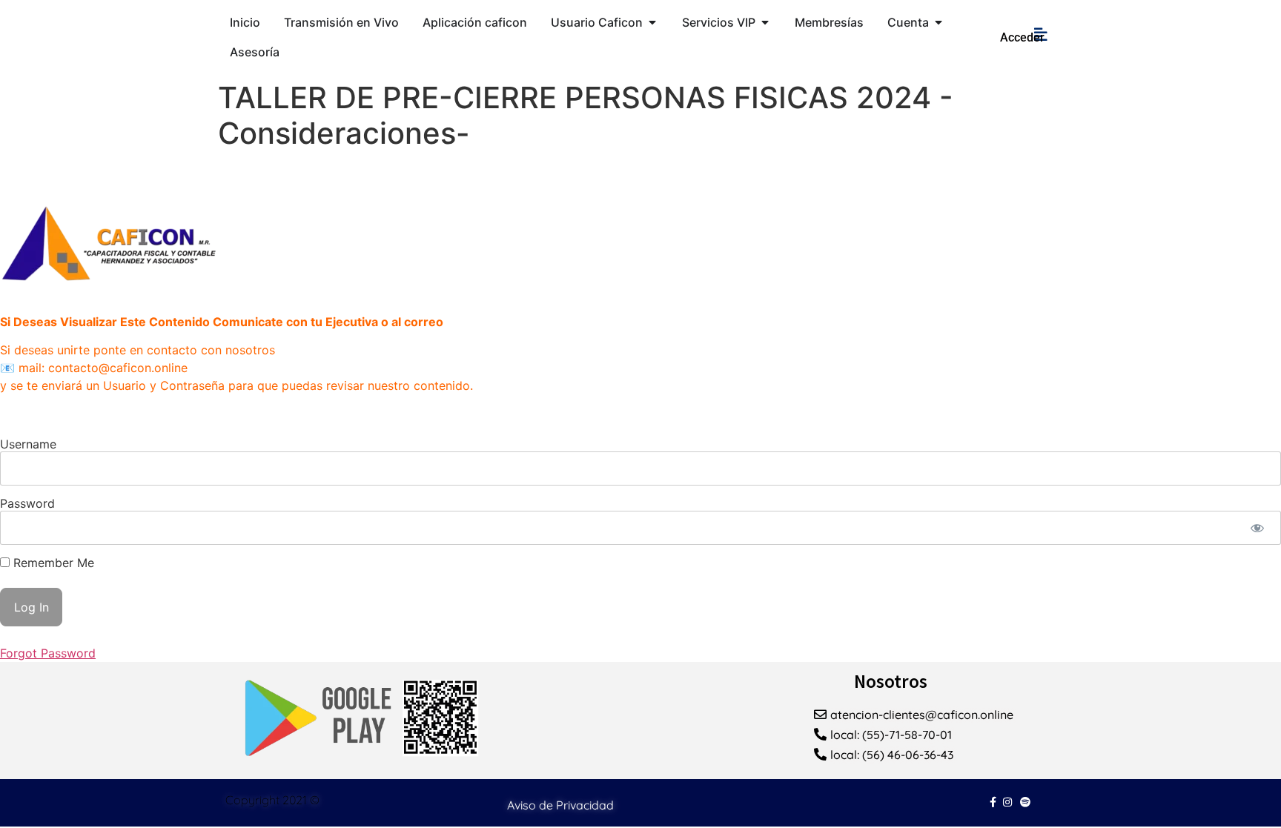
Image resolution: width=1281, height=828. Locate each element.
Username (28, 444)
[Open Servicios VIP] (765, 22)
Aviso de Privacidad (560, 805)
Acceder (1022, 37)
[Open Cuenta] (938, 22)
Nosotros (890, 681)
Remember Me (52, 563)
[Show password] (1257, 528)
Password (27, 503)
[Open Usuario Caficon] (652, 22)
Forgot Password (48, 653)
